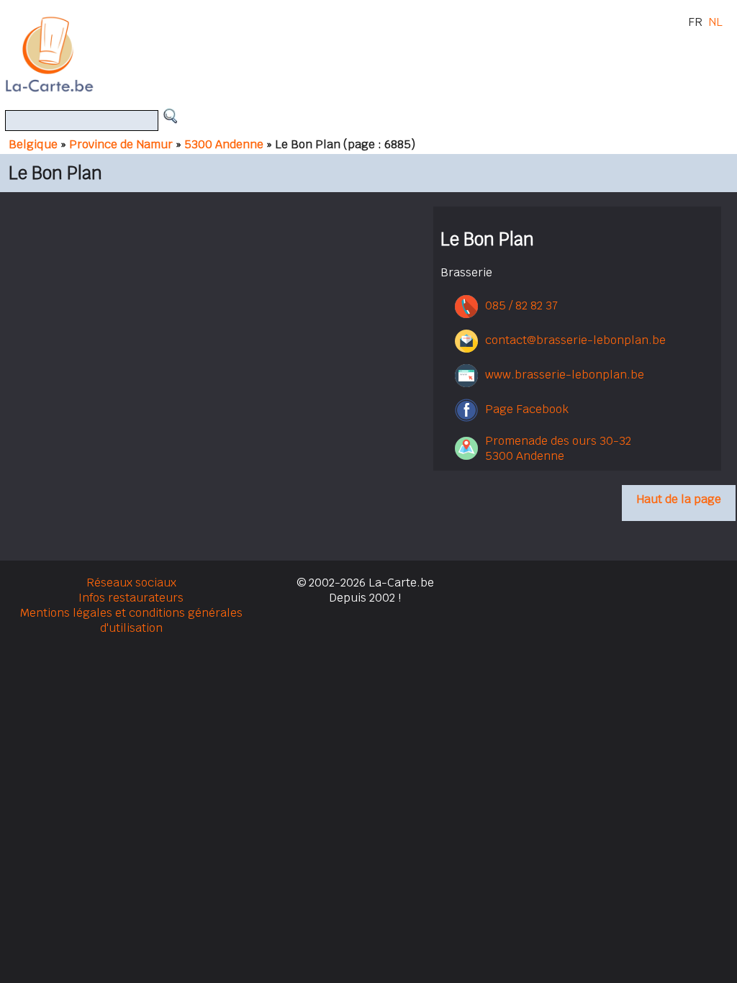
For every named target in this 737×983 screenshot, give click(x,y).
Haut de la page (678, 499)
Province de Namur (121, 144)
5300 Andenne (223, 144)
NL (715, 22)
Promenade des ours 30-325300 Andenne (558, 448)
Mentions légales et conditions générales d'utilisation (131, 620)
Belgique (33, 144)
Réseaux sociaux (131, 582)
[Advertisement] (385, 54)
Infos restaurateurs (131, 597)
